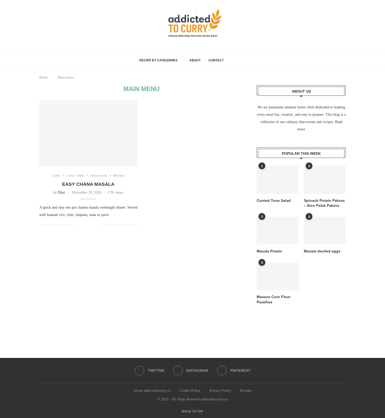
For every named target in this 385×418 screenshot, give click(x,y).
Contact (216, 60)
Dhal (61, 192)
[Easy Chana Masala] (88, 133)
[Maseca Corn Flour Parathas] (278, 276)
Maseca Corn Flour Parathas (273, 299)
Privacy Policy (220, 391)
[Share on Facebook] (82, 225)
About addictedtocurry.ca (152, 391)
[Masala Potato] (278, 231)
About (195, 60)
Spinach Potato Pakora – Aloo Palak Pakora (324, 203)
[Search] (243, 60)
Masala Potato (269, 251)
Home (43, 77)
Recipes (245, 391)
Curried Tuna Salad (274, 200)
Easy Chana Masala (88, 184)
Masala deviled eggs (322, 251)
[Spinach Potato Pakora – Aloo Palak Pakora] (325, 180)
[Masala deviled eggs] (325, 231)
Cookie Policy (190, 391)
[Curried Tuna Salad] (278, 180)
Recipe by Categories (158, 60)
